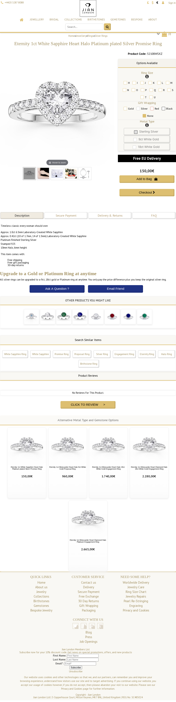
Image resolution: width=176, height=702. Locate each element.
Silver (144, 108)
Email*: (60, 663)
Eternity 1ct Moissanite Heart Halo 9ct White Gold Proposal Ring (67, 468)
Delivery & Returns (110, 215)
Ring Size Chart (135, 592)
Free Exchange (89, 596)
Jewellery (37, 19)
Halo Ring (166, 354)
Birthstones (96, 19)
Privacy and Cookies (136, 610)
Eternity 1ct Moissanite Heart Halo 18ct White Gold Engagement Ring (108, 468)
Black (169, 108)
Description (22, 215)
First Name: (59, 655)
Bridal (54, 19)
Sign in (172, 2)
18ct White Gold (149, 147)
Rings (90, 36)
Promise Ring (62, 354)
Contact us (88, 582)
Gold (131, 108)
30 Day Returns (88, 601)
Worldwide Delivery (136, 582)
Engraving (136, 606)
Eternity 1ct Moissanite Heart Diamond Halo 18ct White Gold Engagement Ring (149, 468)
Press (88, 637)
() (169, 34)
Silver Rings (101, 36)
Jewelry (41, 592)
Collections (73, 19)
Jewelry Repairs (136, 596)
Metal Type (147, 121)
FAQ (154, 215)
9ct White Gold (149, 139)
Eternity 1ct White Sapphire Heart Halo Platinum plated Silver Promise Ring (27, 468)
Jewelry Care (136, 587)
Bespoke (137, 19)
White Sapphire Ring (15, 354)
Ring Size (147, 73)
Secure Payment (66, 215)
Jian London (94, 694)
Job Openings (88, 641)
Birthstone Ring (88, 363)
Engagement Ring (124, 354)
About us (41, 587)
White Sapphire (40, 354)
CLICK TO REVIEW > (88, 404)
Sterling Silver (148, 131)
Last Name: (59, 659)
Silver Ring (102, 354)
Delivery (88, 587)
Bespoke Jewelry (41, 610)
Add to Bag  (146, 179)
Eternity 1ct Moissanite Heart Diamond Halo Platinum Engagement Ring (88, 541)
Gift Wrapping (147, 103)
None (150, 115)
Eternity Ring (147, 354)
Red (157, 108)
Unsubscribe (75, 671)
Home (71, 35)
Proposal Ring (82, 354)
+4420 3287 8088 (14, 2)
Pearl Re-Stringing (136, 601)
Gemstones (118, 19)
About (152, 19)
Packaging (89, 610)
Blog (88, 632)
